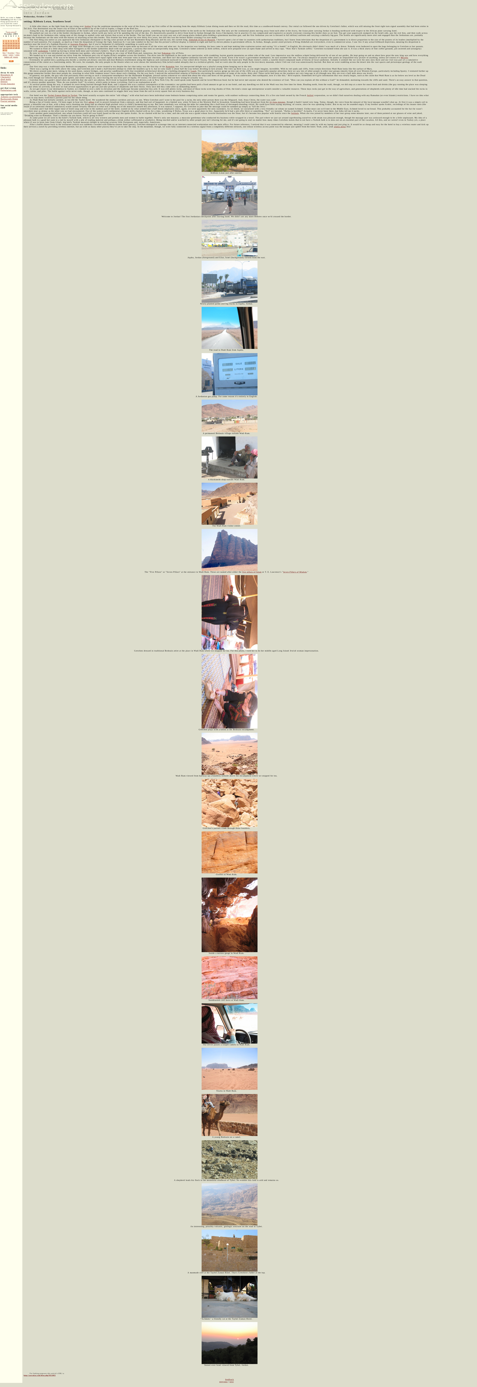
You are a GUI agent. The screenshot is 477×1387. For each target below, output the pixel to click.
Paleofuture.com (8, 90)
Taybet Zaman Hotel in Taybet (62, 95)
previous (223, 1382)
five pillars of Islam (252, 572)
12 (11, 43)
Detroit (4, 82)
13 (14, 43)
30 (4, 50)
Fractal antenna (8, 101)
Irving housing (8, 84)
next (232, 1382)
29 (19, 48)
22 (19, 45)
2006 (17, 55)
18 (9, 45)
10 (6, 43)
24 (6, 48)
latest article (11, 32)
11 (9, 43)
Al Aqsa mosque (277, 102)
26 (11, 48)
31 (6, 50)
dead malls (6, 79)
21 (16, 45)
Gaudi (193, 71)
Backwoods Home (9, 99)
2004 (5, 55)
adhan (91, 102)
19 (11, 45)
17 (6, 45)
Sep (4, 53)
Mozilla (404, 58)
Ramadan (170, 66)
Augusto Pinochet (79, 44)
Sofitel (310, 95)
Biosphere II (7, 75)
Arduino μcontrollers (11, 97)
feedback (229, 1379)
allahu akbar (340, 127)
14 (16, 43)
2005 (11, 55)
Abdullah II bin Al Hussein (202, 40)
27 (14, 48)
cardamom (43, 51)
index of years (11, 57)
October (11, 53)
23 (4, 48)
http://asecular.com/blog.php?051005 (40, 1375)
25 (9, 48)
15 (19, 43)
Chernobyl (6, 77)
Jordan (88, 26)
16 (4, 45)
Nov (18, 53)
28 (16, 48)
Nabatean (166, 53)
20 (14, 45)
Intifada (295, 113)
